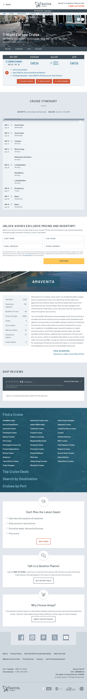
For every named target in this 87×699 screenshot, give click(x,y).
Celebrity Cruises (37, 428)
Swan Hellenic (63, 457)
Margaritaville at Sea (38, 441)
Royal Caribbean (36, 453)
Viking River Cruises (66, 461)
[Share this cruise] (82, 19)
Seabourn (6, 457)
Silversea (34, 457)
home (4, 13)
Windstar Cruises (37, 465)
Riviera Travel (8, 453)
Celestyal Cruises (10, 433)
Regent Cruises (64, 449)
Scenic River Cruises (66, 453)
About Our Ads (59, 653)
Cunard (60, 433)
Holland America (64, 437)
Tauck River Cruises (11, 461)
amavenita (32, 13)
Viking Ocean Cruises (38, 461)
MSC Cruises (63, 441)
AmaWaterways (9, 420)
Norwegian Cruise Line (12, 445)
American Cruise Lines (39, 420)
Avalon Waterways (37, 424)
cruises (11, 13)
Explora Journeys (37, 437)
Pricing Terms (28, 659)
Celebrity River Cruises (67, 428)
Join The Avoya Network (55, 659)
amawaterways (21, 13)
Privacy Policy (27, 255)
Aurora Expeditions (10, 424)
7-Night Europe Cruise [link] (46, 13)
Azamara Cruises (64, 424)
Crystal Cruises (36, 433)
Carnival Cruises (9, 428)
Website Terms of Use (11, 659)
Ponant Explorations (11, 449)
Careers (40, 659)
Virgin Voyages (9, 465)
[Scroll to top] (81, 693)
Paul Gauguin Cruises (66, 445)
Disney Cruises (9, 437)
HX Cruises (7, 441)
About (5, 653)
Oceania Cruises (36, 445)
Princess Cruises (37, 449)
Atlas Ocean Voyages (66, 420)
